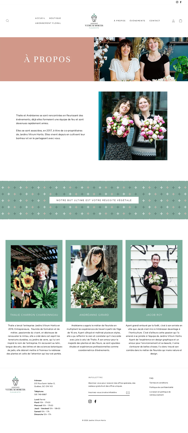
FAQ (151, 378)
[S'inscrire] (128, 392)
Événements (137, 21)
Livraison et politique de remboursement (160, 393)
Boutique (55, 18)
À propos (120, 21)
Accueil (40, 18)
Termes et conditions (158, 383)
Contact (154, 21)
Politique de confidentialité (161, 387)
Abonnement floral (48, 23)
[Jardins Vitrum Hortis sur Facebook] (95, 401)
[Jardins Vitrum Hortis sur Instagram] (90, 401)
